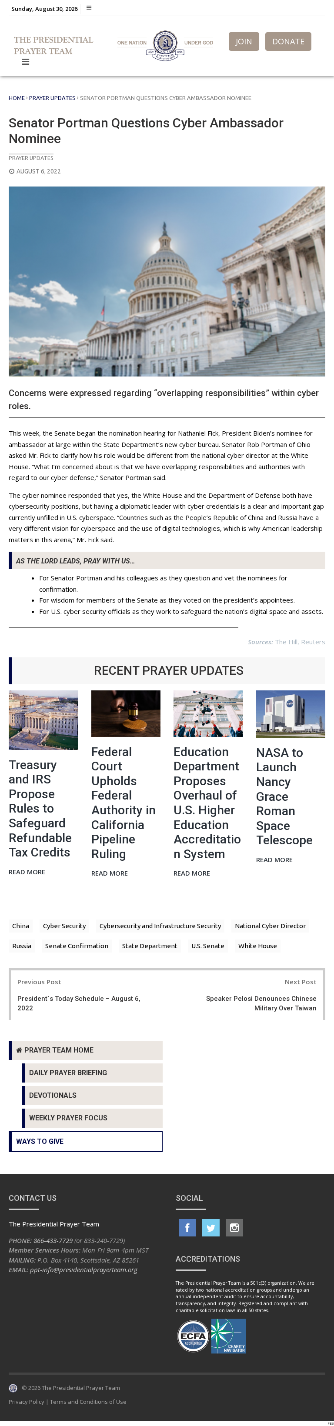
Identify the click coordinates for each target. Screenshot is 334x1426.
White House (257, 946)
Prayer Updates (52, 98)
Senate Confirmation (76, 946)
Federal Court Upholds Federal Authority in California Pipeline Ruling (123, 803)
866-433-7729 (53, 1240)
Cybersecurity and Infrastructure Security (160, 926)
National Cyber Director (270, 926)
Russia (21, 946)
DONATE (288, 41)
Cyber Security (64, 926)
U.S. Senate (207, 946)
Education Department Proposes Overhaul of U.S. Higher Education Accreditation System (207, 803)
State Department (149, 946)
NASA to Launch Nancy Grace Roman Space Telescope (284, 797)
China (20, 926)
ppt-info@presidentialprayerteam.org (83, 1269)
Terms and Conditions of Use (88, 1402)
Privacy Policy (26, 1402)
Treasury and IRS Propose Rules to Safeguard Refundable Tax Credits (40, 809)
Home (17, 98)
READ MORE (27, 872)
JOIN (244, 41)
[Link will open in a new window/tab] (187, 1227)
